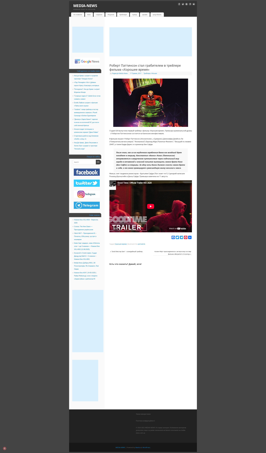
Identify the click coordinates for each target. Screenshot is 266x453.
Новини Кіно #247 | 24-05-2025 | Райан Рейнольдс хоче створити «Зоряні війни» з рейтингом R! (85, 276)
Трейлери (123, 14)
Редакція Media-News (120, 73)
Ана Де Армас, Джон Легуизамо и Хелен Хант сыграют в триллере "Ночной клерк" (86, 146)
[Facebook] (179, 5)
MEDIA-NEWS (85, 5)
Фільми (154, 73)
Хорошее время (121, 244)
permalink (141, 244)
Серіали (99, 14)
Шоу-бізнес (157, 14)
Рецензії (111, 14)
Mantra (137, 447)
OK (98, 162)
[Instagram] (186, 5)
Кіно (89, 14)
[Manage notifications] (4, 448)
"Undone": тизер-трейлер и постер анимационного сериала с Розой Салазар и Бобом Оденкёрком (86, 112)
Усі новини (77, 14)
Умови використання (143, 414)
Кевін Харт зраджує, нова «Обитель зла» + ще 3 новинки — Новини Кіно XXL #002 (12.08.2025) (87, 246)
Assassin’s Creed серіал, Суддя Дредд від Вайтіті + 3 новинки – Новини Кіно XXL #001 (85, 256)
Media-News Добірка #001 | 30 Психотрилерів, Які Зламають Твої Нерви (86, 266)
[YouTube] (193, 5)
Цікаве (144, 14)
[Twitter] (182, 5)
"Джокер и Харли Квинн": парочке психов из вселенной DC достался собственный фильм (86, 122)
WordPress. (146, 447)
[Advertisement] (150, 41)
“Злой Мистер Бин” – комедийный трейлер (126, 251)
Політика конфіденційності (145, 421)
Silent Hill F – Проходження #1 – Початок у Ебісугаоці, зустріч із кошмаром (85, 236)
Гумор (134, 14)
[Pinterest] (190, 5)
